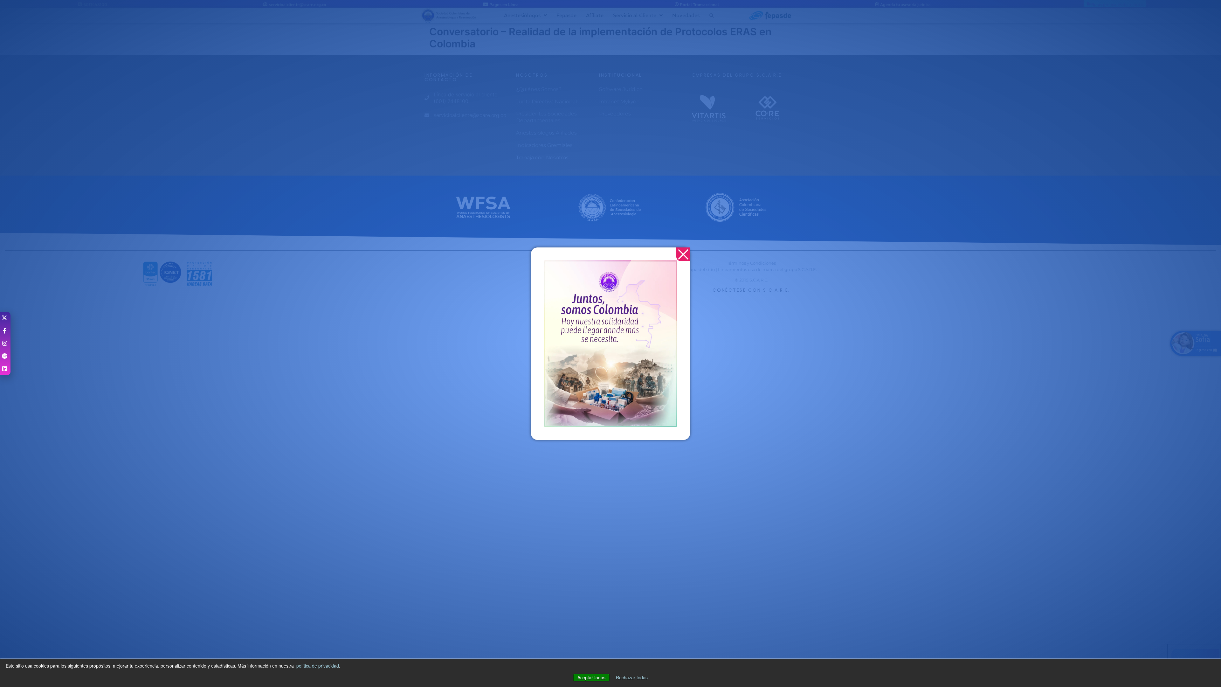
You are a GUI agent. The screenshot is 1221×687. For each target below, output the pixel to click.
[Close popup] (683, 254)
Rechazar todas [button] (632, 677)
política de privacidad (317, 666)
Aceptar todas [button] (591, 677)
